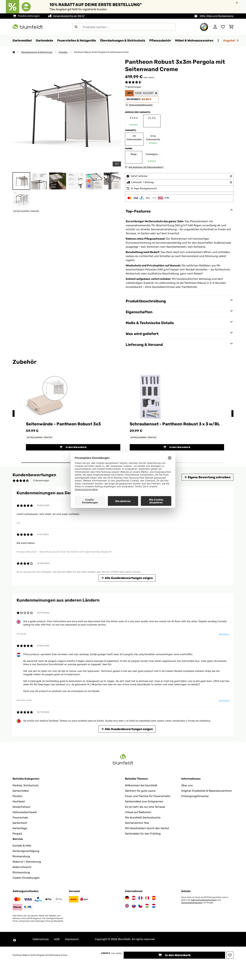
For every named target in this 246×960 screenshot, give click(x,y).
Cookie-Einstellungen (26, 877)
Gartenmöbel (21, 790)
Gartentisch (20, 822)
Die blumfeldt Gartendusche (142, 817)
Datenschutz (41, 939)
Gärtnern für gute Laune (140, 790)
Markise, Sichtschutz (25, 785)
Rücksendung (21, 856)
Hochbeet (19, 801)
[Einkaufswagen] (231, 27)
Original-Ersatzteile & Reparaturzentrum (206, 790)
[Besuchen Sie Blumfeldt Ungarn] (147, 906)
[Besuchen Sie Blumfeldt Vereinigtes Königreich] (127, 906)
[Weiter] (237, 40)
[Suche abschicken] (76, 27)
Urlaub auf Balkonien (138, 812)
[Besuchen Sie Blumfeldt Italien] (147, 898)
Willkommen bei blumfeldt (141, 785)
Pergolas (63, 52)
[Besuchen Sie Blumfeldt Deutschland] (127, 898)
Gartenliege (20, 828)
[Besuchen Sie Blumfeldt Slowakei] (134, 906)
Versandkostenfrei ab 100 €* (69, 16)
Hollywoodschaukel (25, 812)
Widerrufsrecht (22, 867)
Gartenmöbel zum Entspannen (144, 801)
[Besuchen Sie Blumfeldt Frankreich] (140, 898)
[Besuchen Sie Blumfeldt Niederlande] (154, 906)
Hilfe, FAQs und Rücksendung (216, 16)
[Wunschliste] (223, 27)
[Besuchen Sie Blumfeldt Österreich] (134, 898)
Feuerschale (20, 817)
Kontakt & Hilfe (22, 845)
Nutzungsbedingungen (191, 902)
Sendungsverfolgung (26, 851)
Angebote (230, 40)
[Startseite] (17, 52)
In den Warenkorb (177, 955)
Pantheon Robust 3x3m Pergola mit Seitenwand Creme (101, 52)
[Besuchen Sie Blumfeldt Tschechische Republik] (140, 906)
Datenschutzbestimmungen (204, 900)
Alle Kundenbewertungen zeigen (128, 578)
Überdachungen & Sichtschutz (37, 52)
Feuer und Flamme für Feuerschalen (148, 796)
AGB (57, 939)
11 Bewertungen (133, 87)
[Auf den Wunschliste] (229, 955)
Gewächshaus (21, 806)
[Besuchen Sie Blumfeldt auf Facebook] (15, 940)
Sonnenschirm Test (137, 822)
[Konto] (215, 27)
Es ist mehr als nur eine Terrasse (145, 806)
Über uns (187, 785)
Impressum (72, 939)
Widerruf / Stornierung (27, 861)
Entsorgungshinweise (195, 796)
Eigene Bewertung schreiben (209, 477)
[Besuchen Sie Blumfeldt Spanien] (154, 898)
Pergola (17, 833)
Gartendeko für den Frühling (143, 833)
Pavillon (17, 796)
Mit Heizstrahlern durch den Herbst (147, 828)
